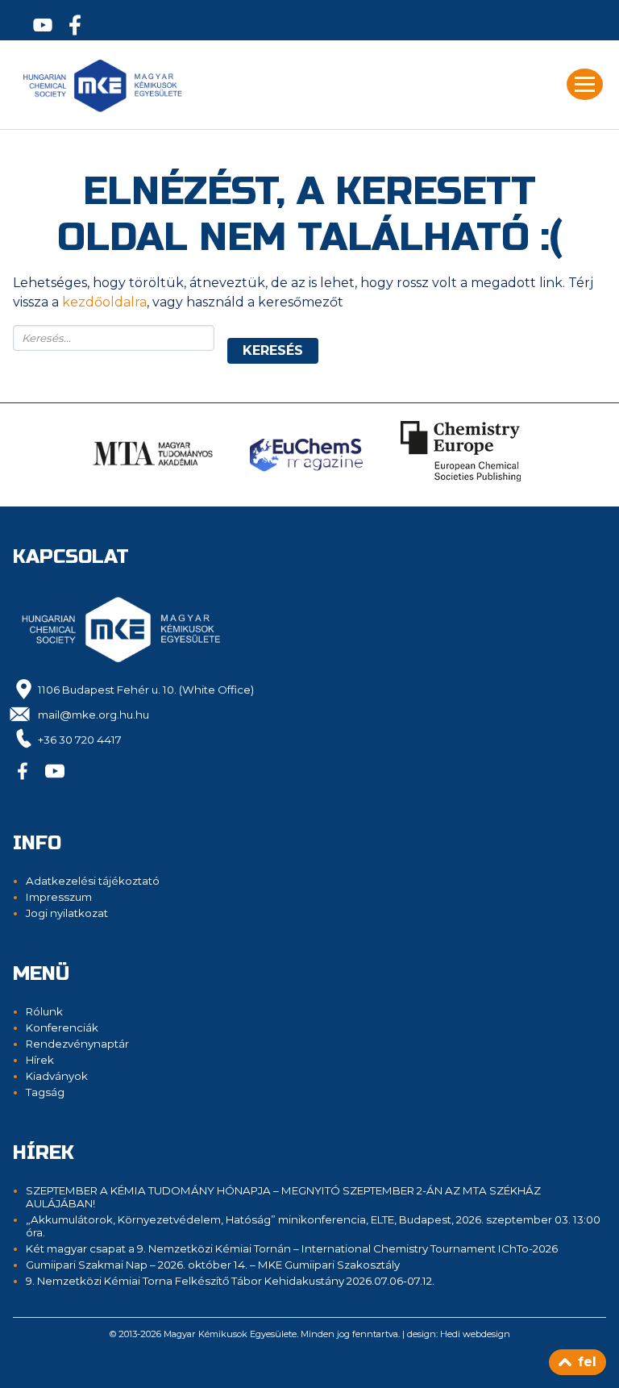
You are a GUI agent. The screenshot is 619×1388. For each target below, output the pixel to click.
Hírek (40, 1059)
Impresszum (59, 896)
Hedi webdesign (475, 1334)
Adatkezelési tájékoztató (93, 880)
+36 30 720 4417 (80, 739)
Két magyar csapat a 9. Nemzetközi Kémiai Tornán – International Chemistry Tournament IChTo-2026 (292, 1248)
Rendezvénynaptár (77, 1043)
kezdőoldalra (104, 302)
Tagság (45, 1092)
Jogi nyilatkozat (67, 913)
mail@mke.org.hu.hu (93, 714)
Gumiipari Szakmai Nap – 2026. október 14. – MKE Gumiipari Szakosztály (213, 1264)
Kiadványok (57, 1075)
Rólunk (44, 1011)
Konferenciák (62, 1027)
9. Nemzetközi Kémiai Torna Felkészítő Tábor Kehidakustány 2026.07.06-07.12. (230, 1280)
